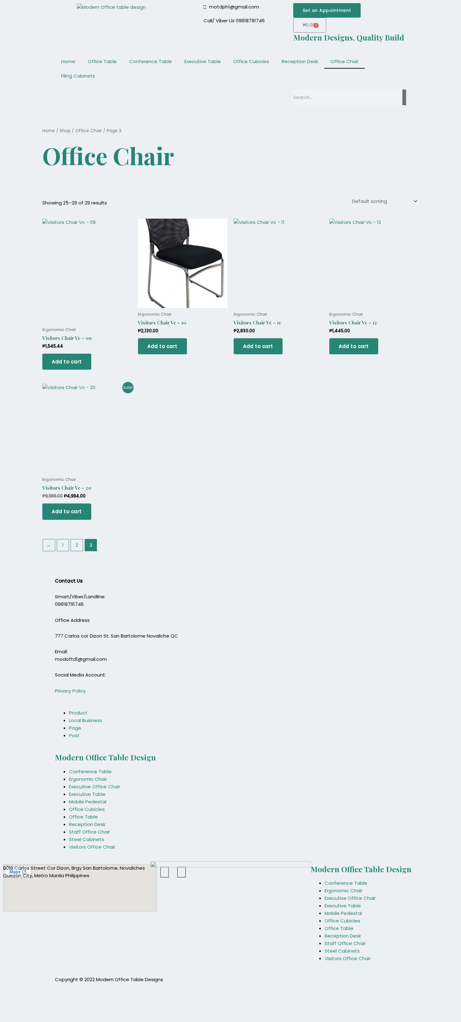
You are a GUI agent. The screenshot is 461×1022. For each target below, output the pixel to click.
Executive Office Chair (94, 786)
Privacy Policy (70, 691)
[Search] (404, 97)
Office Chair (344, 61)
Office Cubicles (251, 61)
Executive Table (202, 61)
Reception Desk (300, 61)
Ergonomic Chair (88, 779)
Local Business (85, 720)
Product (78, 712)
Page (75, 728)
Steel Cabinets (86, 839)
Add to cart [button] (67, 361)
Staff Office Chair (89, 832)
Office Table (102, 61)
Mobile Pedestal (87, 801)
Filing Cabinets (78, 76)
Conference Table (150, 61)
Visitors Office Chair (92, 847)
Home (68, 61)
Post (74, 735)
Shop (65, 131)
